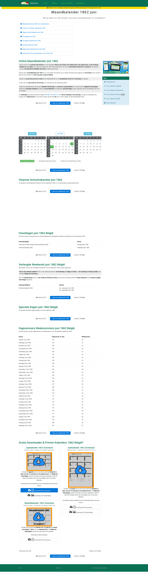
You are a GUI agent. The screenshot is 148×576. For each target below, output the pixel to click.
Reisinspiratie (80, 3)
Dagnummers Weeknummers (33, 49)
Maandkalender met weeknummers (35, 24)
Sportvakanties (111, 103)
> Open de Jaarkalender (60, 103)
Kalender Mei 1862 (26, 551)
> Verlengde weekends (47, 161)
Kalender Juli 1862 (94, 551)
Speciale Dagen (30, 45)
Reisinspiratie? (111, 82)
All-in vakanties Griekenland (114, 90)
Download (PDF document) (42, 491)
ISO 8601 (48, 95)
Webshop (54, 3)
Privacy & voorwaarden (100, 568)
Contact (58, 568)
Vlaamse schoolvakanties (32, 32)
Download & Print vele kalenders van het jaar (37, 53)
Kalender (42, 103)
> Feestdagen (27, 161)
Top (20, 568)
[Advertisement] (60, 119)
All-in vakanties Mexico (115, 94)
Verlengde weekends (31, 41)
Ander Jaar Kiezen (66, 3)
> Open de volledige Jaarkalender (34, 28)
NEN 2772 (56, 95)
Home (45, 3)
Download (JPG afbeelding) (42, 495)
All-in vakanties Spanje (113, 98)
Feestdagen (28, 36)
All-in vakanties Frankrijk (113, 86)
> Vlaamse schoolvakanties (70, 161)
